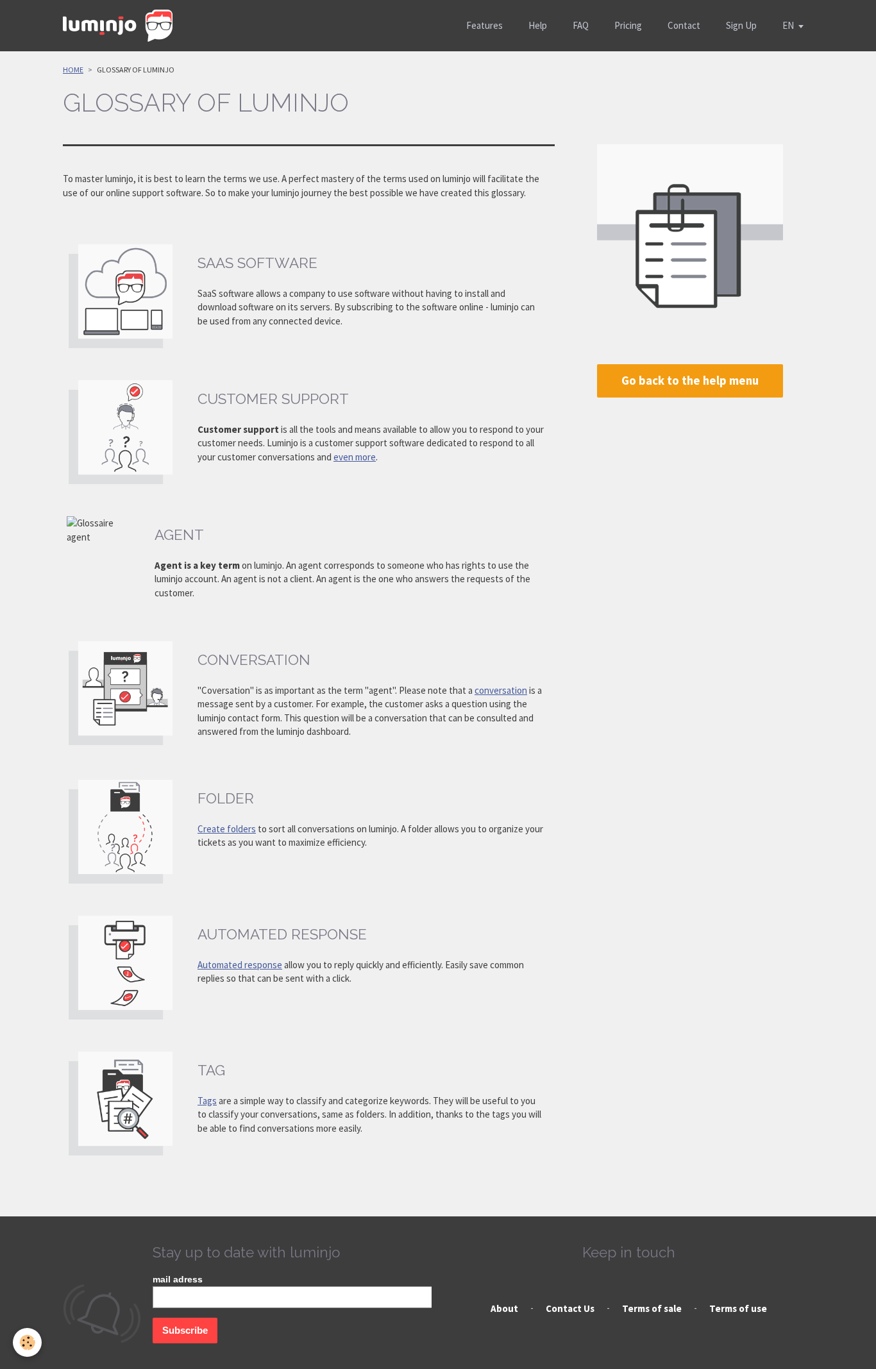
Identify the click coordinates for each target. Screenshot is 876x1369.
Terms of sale (652, 1308)
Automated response (240, 965)
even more (354, 457)
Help (537, 25)
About (504, 1308)
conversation (501, 690)
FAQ (581, 25)
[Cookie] (27, 1342)
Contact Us (570, 1308)
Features (484, 25)
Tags (207, 1101)
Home (73, 69)
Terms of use (738, 1308)
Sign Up (741, 25)
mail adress (178, 1279)
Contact (684, 25)
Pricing (628, 25)
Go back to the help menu (690, 380)
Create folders (227, 829)
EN (788, 25)
